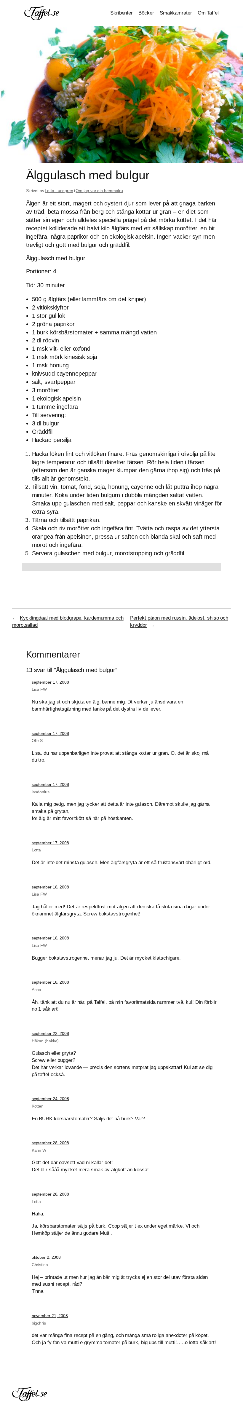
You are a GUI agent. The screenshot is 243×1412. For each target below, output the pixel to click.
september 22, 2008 (50, 1033)
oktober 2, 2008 (46, 1257)
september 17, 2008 (50, 682)
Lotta (36, 850)
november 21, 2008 (50, 1315)
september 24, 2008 (50, 1098)
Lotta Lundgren (59, 190)
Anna (36, 989)
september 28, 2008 (50, 1142)
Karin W (39, 1150)
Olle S (37, 740)
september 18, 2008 (50, 887)
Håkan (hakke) (45, 1040)
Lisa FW (39, 689)
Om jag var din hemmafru (99, 190)
